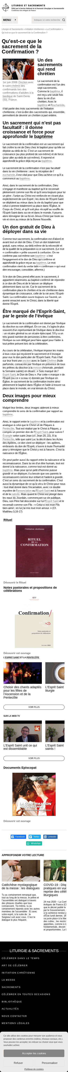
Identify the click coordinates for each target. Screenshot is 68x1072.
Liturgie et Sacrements (12, 29)
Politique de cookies (34, 1069)
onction (26, 360)
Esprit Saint (9, 374)
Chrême (51, 360)
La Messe (8, 980)
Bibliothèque (12, 1001)
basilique (8, 96)
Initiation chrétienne (34, 29)
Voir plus (34, 707)
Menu (7, 19)
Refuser (18, 1062)
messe (37, 367)
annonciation (24, 490)
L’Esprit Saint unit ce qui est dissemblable (20, 747)
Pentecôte (8, 428)
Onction (22, 82)
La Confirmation (53, 29)
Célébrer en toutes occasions (26, 994)
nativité (16, 494)
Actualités (10, 1009)
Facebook (20, 837)
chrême (15, 85)
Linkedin (51, 837)
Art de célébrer (15, 965)
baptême (55, 91)
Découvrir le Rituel (14, 582)
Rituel (7, 520)
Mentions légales (15, 1023)
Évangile (7, 435)
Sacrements (11, 987)
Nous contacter (14, 1016)
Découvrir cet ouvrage (17, 653)
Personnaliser (50, 1062)
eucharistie (58, 105)
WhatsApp (35, 843)
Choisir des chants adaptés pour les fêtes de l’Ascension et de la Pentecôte (22, 692)
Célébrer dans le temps (21, 958)
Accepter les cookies (34, 1053)
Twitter (36, 837)
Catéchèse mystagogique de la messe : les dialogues (21, 886)
